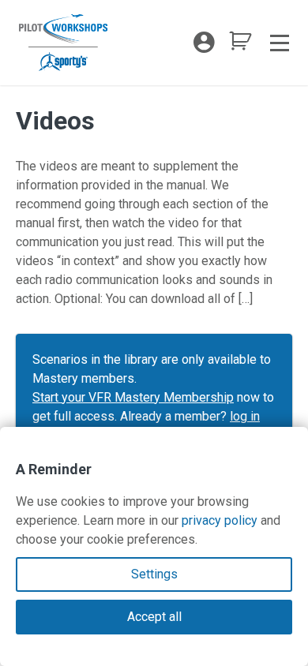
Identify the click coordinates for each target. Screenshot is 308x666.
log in (245, 416)
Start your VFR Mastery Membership (133, 397)
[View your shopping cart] (240, 45)
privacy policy (219, 520)
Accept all (154, 616)
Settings (154, 574)
